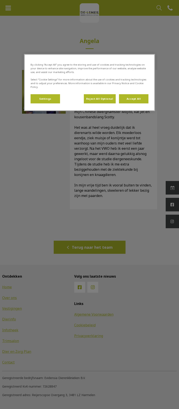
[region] (89, 82)
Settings (45, 98)
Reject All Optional (99, 98)
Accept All (134, 98)
